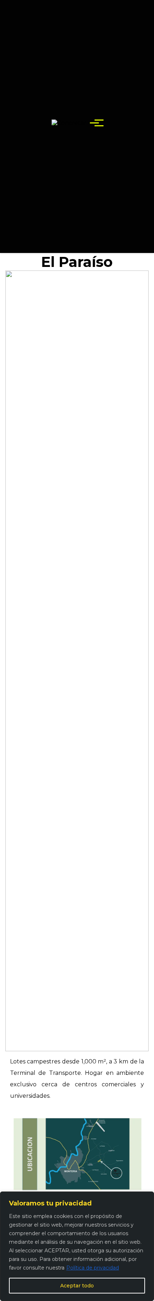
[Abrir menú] (94, 123)
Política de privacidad (92, 1268)
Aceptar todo (77, 1285)
